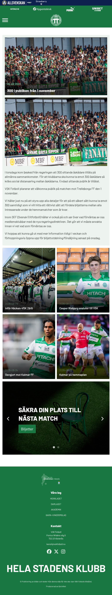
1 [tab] (53, 447)
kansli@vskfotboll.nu (56, 544)
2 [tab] (58, 447)
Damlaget (56, 504)
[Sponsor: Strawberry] (41, 4)
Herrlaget (56, 498)
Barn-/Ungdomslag (56, 515)
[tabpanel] (56, 418)
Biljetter (27, 428)
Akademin (56, 509)
